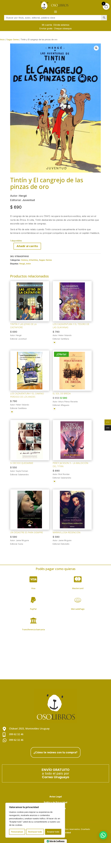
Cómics (24, 260)
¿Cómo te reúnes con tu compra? (55, 752)
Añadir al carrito (27, 246)
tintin (28, 263)
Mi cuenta (47, 24)
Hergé (22, 263)
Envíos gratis (46, 28)
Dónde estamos (61, 24)
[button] (96, 48)
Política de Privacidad (55, 802)
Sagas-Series (12, 39)
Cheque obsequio (63, 28)
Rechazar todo (35, 832)
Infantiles (33, 260)
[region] (35, 820)
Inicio (2, 39)
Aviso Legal (55, 796)
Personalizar (17, 832)
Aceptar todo (53, 832)
